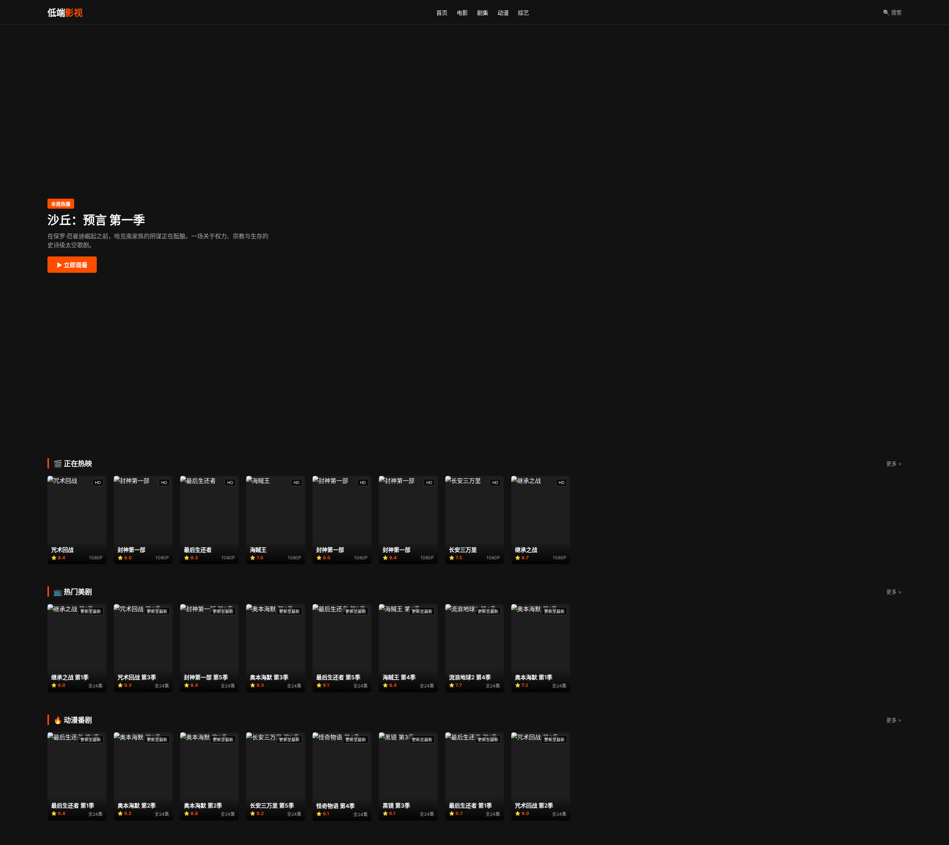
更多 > (894, 464)
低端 (64, 12)
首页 (441, 12)
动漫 (503, 12)
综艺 (523, 12)
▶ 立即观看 (72, 265)
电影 (462, 12)
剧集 (482, 12)
